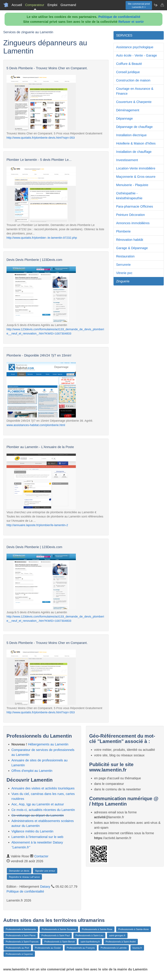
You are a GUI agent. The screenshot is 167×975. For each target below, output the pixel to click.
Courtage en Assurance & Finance (134, 91)
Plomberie (123, 231)
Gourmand (68, 5)
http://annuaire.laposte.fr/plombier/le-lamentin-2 (37, 525)
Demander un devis (19, 870)
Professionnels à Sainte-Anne (133, 929)
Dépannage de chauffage (134, 127)
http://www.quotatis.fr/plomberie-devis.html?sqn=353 (41, 137)
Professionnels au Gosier (48, 947)
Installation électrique (131, 135)
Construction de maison (133, 80)
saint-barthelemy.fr (90, 941)
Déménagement (127, 110)
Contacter (41, 856)
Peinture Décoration (130, 215)
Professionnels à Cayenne (19, 954)
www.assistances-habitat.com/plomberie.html (36, 425)
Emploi (52, 5)
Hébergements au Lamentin (48, 744)
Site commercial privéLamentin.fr (139, 5)
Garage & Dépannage (132, 248)
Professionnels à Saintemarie (21, 929)
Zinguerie (122, 281)
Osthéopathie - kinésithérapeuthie (129, 195)
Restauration (125, 256)
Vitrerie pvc (124, 273)
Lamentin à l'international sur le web (37, 837)
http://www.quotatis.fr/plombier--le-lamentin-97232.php (42, 237)
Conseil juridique (128, 72)
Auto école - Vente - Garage (136, 55)
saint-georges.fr (117, 935)
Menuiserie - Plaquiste (132, 185)
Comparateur (34, 5)
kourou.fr (137, 947)
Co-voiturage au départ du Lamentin (37, 815)
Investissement (127, 160)
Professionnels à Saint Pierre (21, 935)
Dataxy (45, 886)
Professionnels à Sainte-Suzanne (59, 929)
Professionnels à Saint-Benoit (59, 941)
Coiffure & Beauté (129, 63)
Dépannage (124, 118)
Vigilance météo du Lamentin (32, 831)
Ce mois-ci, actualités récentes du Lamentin (43, 810)
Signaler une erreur (45, 870)
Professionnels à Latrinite (114, 947)
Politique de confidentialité (119, 17)
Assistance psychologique (134, 47)
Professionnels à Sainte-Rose (97, 929)
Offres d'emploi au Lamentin (31, 770)
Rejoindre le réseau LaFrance (24, 877)
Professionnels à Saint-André (121, 941)
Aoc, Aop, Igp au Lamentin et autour (37, 804)
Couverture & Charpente (134, 102)
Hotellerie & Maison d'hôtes (136, 143)
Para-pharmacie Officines (134, 206)
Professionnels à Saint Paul (55, 935)
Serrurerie (123, 264)
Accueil (17, 5)
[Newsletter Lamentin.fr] (155, 5)
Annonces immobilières (133, 223)
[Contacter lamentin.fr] (162, 5)
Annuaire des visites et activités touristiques (43, 788)
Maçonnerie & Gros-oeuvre (135, 176)
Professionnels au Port (17, 947)
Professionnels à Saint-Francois (22, 941)
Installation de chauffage (134, 151)
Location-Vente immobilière (135, 168)
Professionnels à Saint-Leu (89, 935)
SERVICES (124, 35)
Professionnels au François (81, 947)
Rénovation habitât (129, 239)
